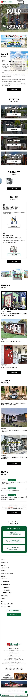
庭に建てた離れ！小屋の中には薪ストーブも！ (12, 341)
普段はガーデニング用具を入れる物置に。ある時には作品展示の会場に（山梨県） (14, 314)
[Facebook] (6, 668)
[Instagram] (10, 668)
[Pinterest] (21, 668)
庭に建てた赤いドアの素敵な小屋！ (9, 367)
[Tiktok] (14, 668)
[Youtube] (17, 668)
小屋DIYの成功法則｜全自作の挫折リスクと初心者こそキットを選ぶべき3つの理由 (13, 403)
